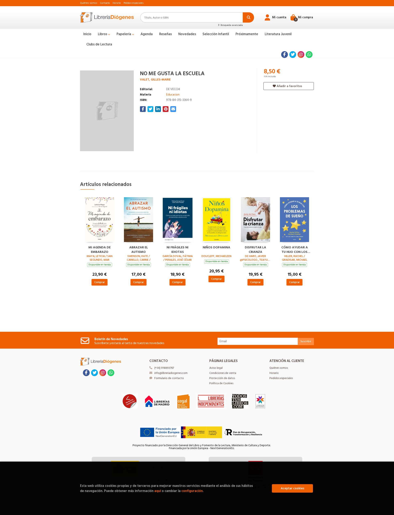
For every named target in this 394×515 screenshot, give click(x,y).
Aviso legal (216, 367)
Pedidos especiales (134, 3)
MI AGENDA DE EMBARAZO (99, 249)
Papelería (124, 34)
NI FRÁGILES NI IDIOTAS (177, 249)
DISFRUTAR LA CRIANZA (255, 249)
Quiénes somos (88, 3)
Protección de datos (222, 378)
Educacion (173, 94)
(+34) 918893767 (164, 367)
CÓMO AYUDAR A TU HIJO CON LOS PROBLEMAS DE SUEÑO (294, 249)
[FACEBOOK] (284, 54)
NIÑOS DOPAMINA (216, 247)
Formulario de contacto (169, 378)
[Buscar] (248, 17)
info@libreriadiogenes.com (171, 373)
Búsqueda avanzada (231, 25)
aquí (157, 491)
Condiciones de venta (222, 373)
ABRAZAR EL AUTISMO (138, 249)
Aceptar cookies (292, 488)
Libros (103, 34)
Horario (117, 3)
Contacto (105, 3)
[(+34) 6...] (309, 54)
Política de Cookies (221, 383)
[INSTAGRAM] (301, 54)
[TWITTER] (292, 54)
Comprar (99, 282)
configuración (192, 491)
